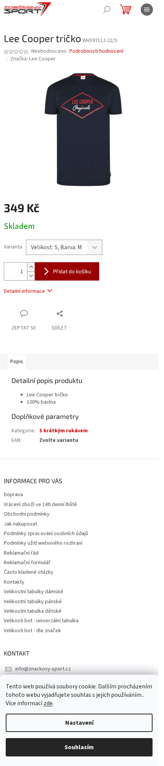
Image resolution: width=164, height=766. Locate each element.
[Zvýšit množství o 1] (31, 267)
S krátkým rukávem (63, 431)
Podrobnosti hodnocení (96, 51)
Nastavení (79, 723)
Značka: (33, 59)
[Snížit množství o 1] (31, 275)
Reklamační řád (21, 553)
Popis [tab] (16, 361)
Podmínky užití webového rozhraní (43, 543)
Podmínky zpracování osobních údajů (46, 533)
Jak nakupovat (20, 524)
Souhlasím (79, 747)
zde (48, 703)
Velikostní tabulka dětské (32, 611)
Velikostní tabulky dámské (33, 592)
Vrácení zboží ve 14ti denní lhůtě (40, 504)
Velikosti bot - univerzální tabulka (41, 621)
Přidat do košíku (72, 271)
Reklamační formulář (27, 562)
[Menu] (146, 9)
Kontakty (14, 582)
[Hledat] (106, 9)
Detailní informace (24, 291)
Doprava (13, 494)
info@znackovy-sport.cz (43, 669)
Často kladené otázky (28, 572)
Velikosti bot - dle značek (32, 631)
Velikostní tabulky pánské (33, 601)
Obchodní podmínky (27, 514)
